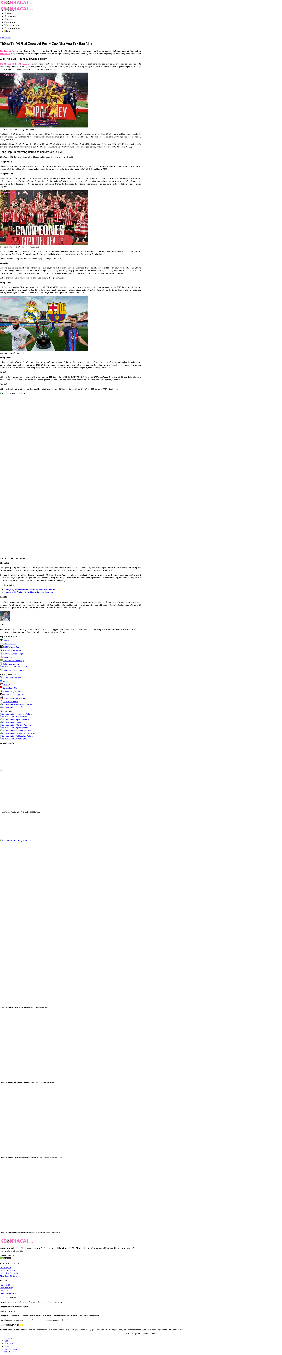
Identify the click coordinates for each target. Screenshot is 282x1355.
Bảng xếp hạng (11, 16)
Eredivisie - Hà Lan (10, 701)
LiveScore (10, 13)
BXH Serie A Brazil (19, 722)
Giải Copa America (11, 664)
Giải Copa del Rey (19, 667)
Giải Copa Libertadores (12, 650)
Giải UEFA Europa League (13, 654)
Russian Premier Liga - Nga (14, 695)
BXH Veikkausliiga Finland (22, 736)
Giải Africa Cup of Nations (13, 670)
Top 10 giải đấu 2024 (5, 38)
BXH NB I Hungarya (20, 739)
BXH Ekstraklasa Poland (22, 714)
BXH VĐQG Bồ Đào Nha (21, 725)
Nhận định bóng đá (13, 25)
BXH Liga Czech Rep (20, 719)
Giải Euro (6, 640)
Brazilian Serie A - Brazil (22, 704)
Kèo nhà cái (10, 10)
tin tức (9, 31)
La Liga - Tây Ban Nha (12, 678)
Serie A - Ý (7, 681)
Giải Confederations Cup (13, 660)
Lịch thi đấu (10, 19)
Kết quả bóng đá (12, 22)
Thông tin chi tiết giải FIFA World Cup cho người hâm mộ (28, 592)
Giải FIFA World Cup (11, 647)
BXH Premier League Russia (23, 733)
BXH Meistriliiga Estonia (21, 730)
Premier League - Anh (12, 691)
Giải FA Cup (7, 657)
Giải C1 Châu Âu (9, 643)
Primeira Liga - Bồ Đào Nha (14, 698)
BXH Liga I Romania (20, 728)
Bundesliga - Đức (10, 688)
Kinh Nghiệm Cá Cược (13, 28)
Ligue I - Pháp (17, 707)
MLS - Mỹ (6, 684)
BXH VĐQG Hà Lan (19, 717)
